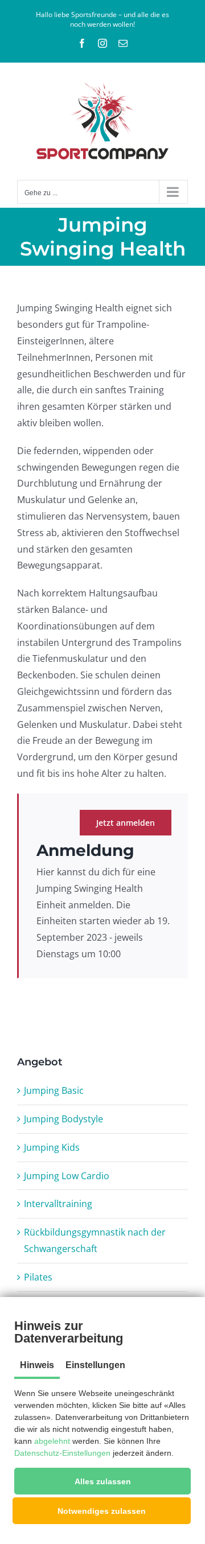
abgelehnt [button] (52, 1441)
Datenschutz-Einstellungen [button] (62, 1452)
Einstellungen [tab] (95, 1365)
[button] (102, 1481)
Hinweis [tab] (37, 1365)
